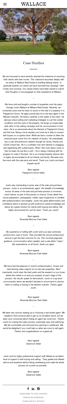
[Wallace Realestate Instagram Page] (38, 389)
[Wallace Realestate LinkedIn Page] (33, 389)
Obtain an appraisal (33, 397)
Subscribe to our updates (34, 393)
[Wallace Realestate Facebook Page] (28, 389)
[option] (33, 31)
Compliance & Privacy (33, 401)
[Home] (33, 3)
